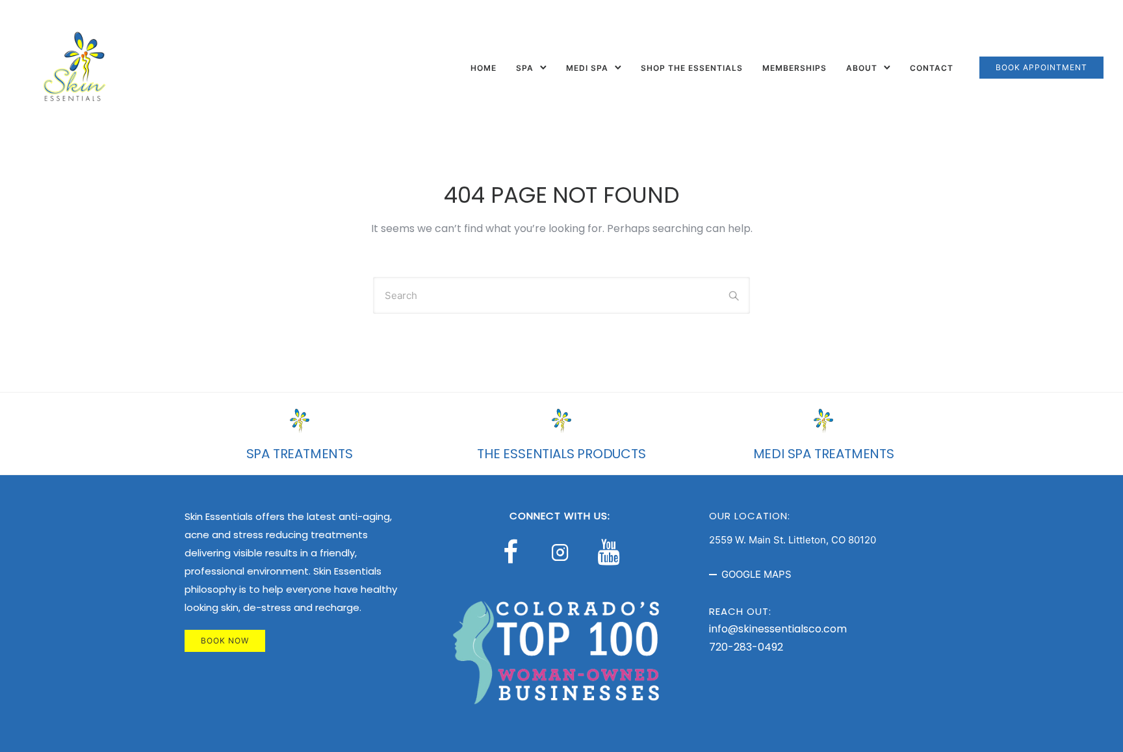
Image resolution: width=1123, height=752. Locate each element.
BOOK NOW (225, 640)
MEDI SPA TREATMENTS (823, 454)
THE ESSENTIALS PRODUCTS (561, 454)
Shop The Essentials (692, 68)
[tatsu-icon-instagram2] (563, 552)
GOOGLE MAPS (756, 574)
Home (484, 68)
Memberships (794, 68)
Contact (931, 68)
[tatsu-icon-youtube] (608, 552)
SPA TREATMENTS (299, 454)
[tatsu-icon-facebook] (516, 552)
